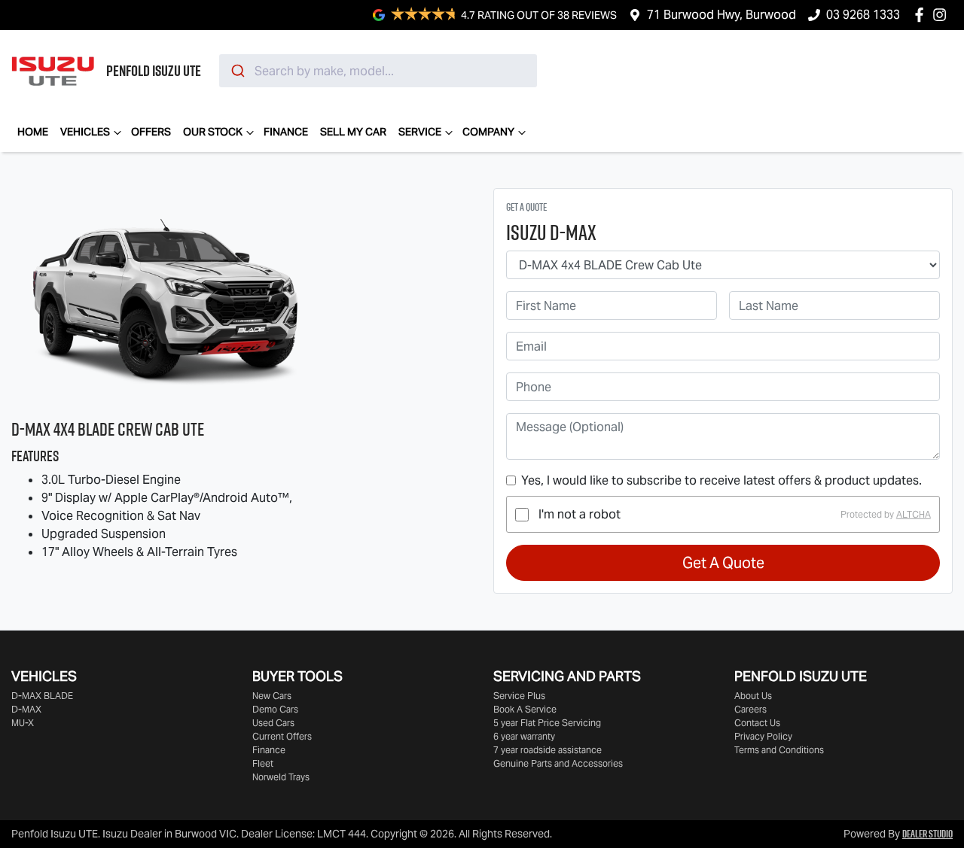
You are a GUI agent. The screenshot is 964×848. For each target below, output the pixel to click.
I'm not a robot (579, 514)
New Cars (271, 695)
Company (488, 131)
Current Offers (282, 736)
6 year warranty (524, 736)
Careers (750, 709)
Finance (286, 131)
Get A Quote (723, 563)
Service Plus (519, 695)
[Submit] (237, 70)
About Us (753, 695)
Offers (151, 131)
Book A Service (525, 709)
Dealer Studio (927, 833)
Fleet (262, 763)
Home (32, 131)
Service (419, 131)
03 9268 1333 (863, 15)
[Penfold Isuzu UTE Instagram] (942, 15)
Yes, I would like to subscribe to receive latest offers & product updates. (721, 480)
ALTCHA (913, 514)
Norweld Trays (281, 777)
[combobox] (378, 70)
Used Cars (273, 722)
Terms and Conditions (779, 749)
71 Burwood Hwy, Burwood (721, 15)
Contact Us (757, 722)
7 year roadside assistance (547, 749)
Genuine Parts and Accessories (558, 763)
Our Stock (213, 131)
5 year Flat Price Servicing (547, 722)
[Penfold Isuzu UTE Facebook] (922, 15)
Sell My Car (353, 131)
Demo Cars (275, 709)
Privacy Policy (763, 736)
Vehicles (85, 131)
